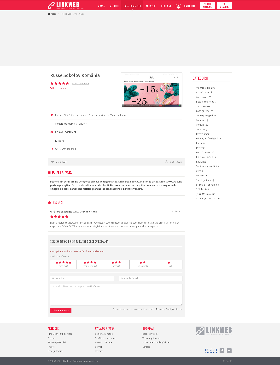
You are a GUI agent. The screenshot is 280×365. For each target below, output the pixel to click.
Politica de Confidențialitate (155, 342)
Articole (114, 6)
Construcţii (201, 129)
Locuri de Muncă (205, 152)
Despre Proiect (149, 334)
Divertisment (202, 134)
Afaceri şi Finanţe (205, 87)
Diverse (51, 338)
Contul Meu (189, 6)
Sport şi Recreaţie (205, 180)
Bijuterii (83, 123)
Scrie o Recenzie (80, 83)
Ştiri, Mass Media (205, 194)
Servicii (199, 170)
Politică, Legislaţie (205, 157)
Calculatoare (202, 106)
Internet (200, 147)
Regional (200, 161)
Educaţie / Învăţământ (208, 138)
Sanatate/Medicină (57, 342)
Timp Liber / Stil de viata (60, 334)
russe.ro (59, 140)
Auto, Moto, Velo (204, 97)
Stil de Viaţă (202, 189)
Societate (201, 175)
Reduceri (166, 6)
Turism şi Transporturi (208, 198)
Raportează (175, 161)
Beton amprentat (205, 101)
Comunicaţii (202, 120)
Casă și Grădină (55, 351)
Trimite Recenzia (60, 310)
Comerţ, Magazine (65, 123)
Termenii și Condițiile (165, 309)
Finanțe (51, 347)
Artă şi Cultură (203, 92)
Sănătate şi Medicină (207, 166)
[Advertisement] (140, 40)
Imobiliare (201, 143)
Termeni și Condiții (151, 338)
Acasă (101, 6)
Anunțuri (151, 6)
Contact (146, 347)
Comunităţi (201, 124)
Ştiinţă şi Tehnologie (207, 184)
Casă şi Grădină (204, 111)
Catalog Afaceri (132, 6)
